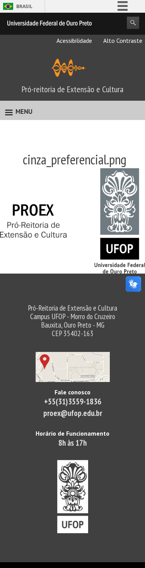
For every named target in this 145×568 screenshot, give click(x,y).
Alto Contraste (122, 40)
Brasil (24, 6)
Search (133, 23)
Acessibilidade (73, 40)
